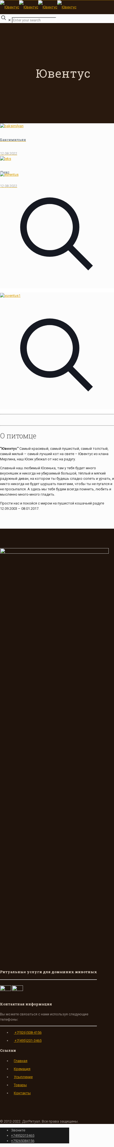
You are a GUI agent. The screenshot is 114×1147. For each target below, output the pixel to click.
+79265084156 (22, 1141)
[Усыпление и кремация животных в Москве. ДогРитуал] (38, 7)
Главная (20, 1061)
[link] (57, 232)
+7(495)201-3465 (28, 1040)
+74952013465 (22, 1135)
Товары (20, 1085)
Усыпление (23, 1077)
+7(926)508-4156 (28, 1032)
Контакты (22, 1093)
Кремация (22, 1069)
